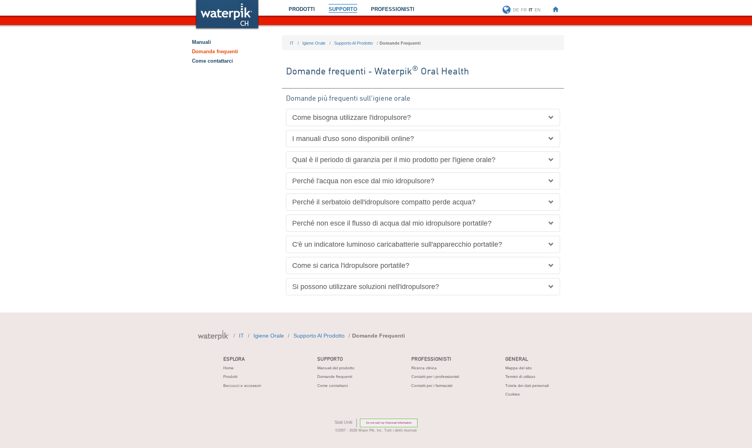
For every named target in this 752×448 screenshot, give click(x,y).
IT (292, 43)
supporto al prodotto (353, 43)
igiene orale (313, 43)
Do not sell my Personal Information (389, 423)
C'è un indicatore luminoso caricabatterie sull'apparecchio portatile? (397, 244)
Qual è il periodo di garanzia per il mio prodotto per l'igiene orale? (393, 160)
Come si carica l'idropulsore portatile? (350, 265)
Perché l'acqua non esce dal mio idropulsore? (363, 181)
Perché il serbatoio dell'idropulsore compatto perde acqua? (383, 202)
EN (537, 9)
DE (516, 9)
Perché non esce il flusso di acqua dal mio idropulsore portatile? (392, 223)
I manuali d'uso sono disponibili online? (353, 139)
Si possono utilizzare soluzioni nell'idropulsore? (365, 287)
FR (524, 9)
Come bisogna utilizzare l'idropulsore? (351, 117)
